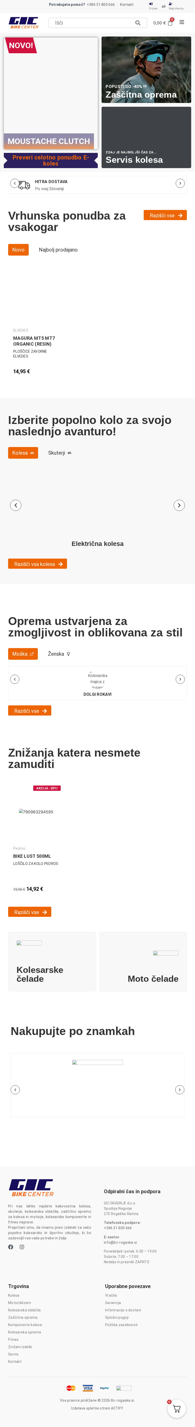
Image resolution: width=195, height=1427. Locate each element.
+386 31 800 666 (118, 1228)
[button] (97, 22)
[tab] (18, 250)
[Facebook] (10, 1247)
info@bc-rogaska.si (120, 1242)
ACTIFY (117, 1408)
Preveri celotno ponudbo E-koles (50, 160)
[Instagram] (21, 1247)
